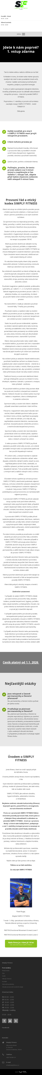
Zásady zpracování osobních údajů (12, 987)
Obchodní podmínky (8, 984)
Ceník (3, 976)
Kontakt (4, 981)
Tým (3, 973)
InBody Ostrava (6, 979)
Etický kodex (5, 970)
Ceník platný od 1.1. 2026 (21, 662)
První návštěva (6, 968)
